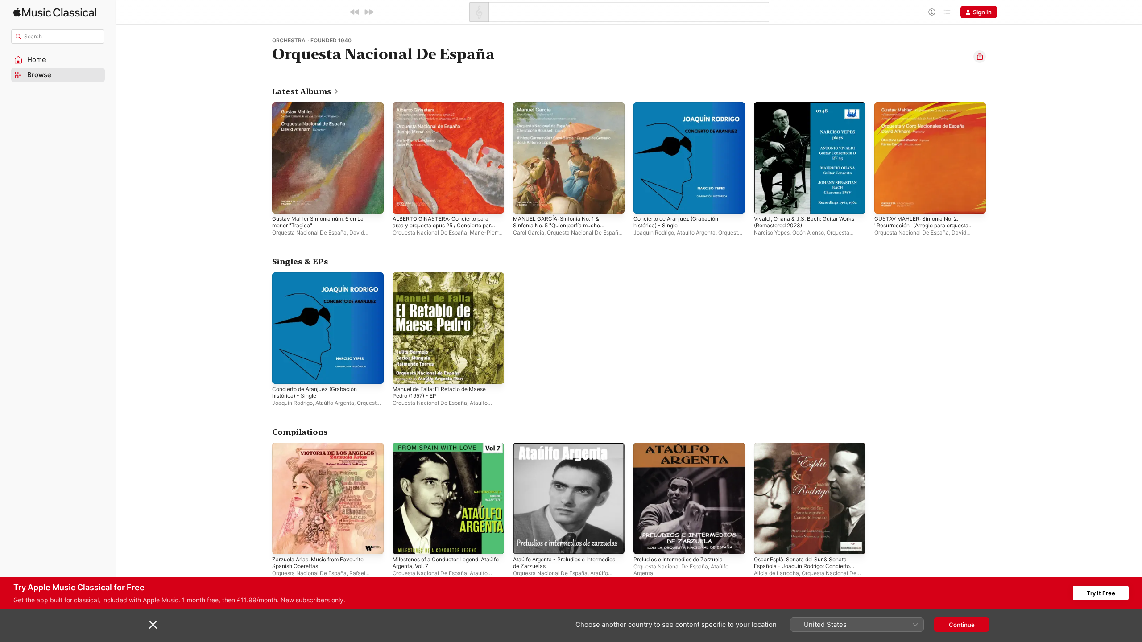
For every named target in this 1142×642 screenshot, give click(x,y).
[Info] (932, 12)
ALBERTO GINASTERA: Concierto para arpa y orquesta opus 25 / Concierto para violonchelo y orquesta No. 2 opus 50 (447, 116)
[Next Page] (995, 158)
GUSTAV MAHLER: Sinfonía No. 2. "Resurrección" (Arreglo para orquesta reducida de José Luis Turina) (927, 112)
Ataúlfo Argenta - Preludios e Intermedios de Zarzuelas (554, 450)
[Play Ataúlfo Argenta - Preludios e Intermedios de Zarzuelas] (524, 543)
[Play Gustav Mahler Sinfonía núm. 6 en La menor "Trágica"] (283, 202)
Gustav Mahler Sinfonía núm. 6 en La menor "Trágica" (323, 109)
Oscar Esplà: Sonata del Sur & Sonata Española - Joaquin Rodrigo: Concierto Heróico (807, 453)
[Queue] (947, 12)
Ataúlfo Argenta (696, 232)
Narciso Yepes (772, 232)
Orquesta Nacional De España (309, 232)
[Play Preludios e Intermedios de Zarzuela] (644, 543)
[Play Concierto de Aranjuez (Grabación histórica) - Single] (644, 202)
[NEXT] (369, 12)
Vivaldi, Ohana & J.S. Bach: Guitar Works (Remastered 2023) (809, 109)
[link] (305, 91)
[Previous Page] (263, 158)
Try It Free (1101, 593)
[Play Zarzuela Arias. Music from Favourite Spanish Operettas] (283, 543)
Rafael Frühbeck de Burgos (318, 576)
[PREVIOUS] (355, 12)
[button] (58, 59)
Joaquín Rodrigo (653, 232)
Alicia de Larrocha (776, 573)
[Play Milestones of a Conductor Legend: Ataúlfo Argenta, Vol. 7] (403, 543)
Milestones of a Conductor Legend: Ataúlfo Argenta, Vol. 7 (442, 450)
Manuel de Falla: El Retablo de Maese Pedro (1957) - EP (445, 279)
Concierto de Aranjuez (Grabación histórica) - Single (680, 109)
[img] (54, 12)
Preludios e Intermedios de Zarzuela (683, 446)
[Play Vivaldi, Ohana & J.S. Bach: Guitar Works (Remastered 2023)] (765, 202)
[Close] (153, 625)
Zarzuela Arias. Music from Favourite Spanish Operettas (323, 450)
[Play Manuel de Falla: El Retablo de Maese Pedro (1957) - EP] (403, 372)
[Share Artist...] (979, 56)
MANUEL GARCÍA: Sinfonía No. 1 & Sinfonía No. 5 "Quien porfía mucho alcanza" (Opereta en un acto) (562, 112)
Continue (962, 624)
